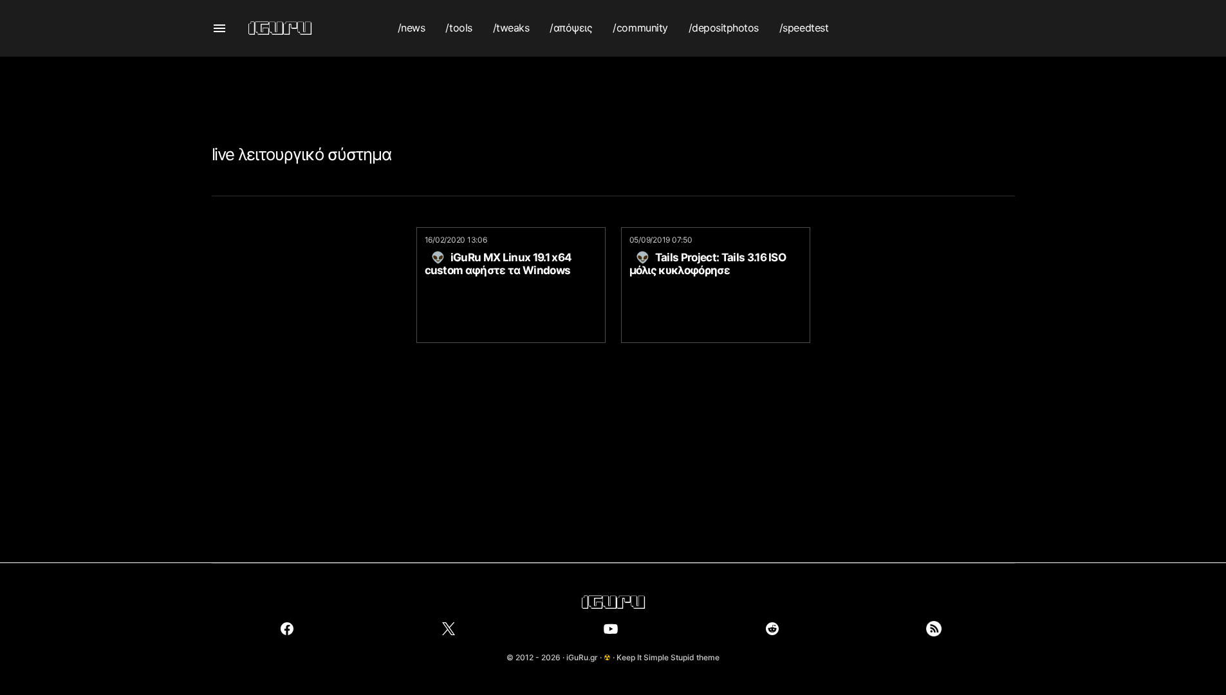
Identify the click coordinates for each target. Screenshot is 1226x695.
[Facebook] (287, 629)
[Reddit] (772, 629)
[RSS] (934, 629)
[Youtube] (611, 629)
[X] (448, 629)
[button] (219, 28)
